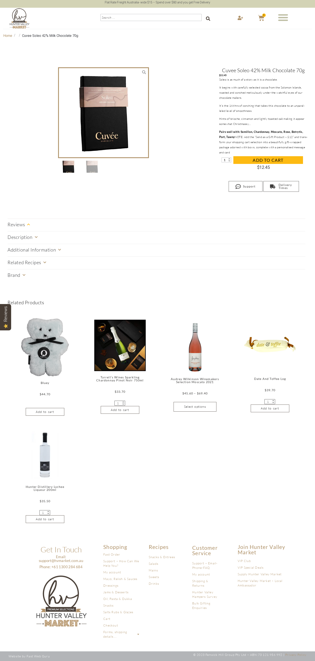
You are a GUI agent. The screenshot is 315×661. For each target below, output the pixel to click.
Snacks (108, 605)
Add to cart (268, 160)
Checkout (110, 625)
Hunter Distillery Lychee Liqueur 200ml (45, 488)
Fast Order (111, 554)
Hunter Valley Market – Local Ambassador (260, 583)
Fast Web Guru (38, 656)
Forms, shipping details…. (115, 634)
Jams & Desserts (116, 592)
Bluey (45, 383)
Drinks (154, 583)
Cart (106, 619)
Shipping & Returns (200, 583)
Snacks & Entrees (162, 557)
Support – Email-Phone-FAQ (205, 565)
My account (112, 572)
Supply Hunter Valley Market (260, 574)
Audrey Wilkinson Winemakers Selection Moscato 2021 (195, 380)
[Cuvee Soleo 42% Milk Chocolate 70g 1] (103, 112)
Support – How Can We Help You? (121, 563)
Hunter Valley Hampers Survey (204, 594)
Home (7, 36)
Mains (153, 570)
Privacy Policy (295, 655)
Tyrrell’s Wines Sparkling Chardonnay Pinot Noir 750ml (120, 378)
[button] (283, 17)
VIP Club (244, 561)
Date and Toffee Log (270, 379)
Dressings (110, 585)
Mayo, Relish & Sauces (120, 579)
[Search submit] (208, 18)
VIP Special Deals (251, 567)
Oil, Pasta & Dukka (117, 599)
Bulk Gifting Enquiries (201, 605)
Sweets (154, 577)
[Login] (241, 19)
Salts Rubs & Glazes (118, 612)
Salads (153, 563)
